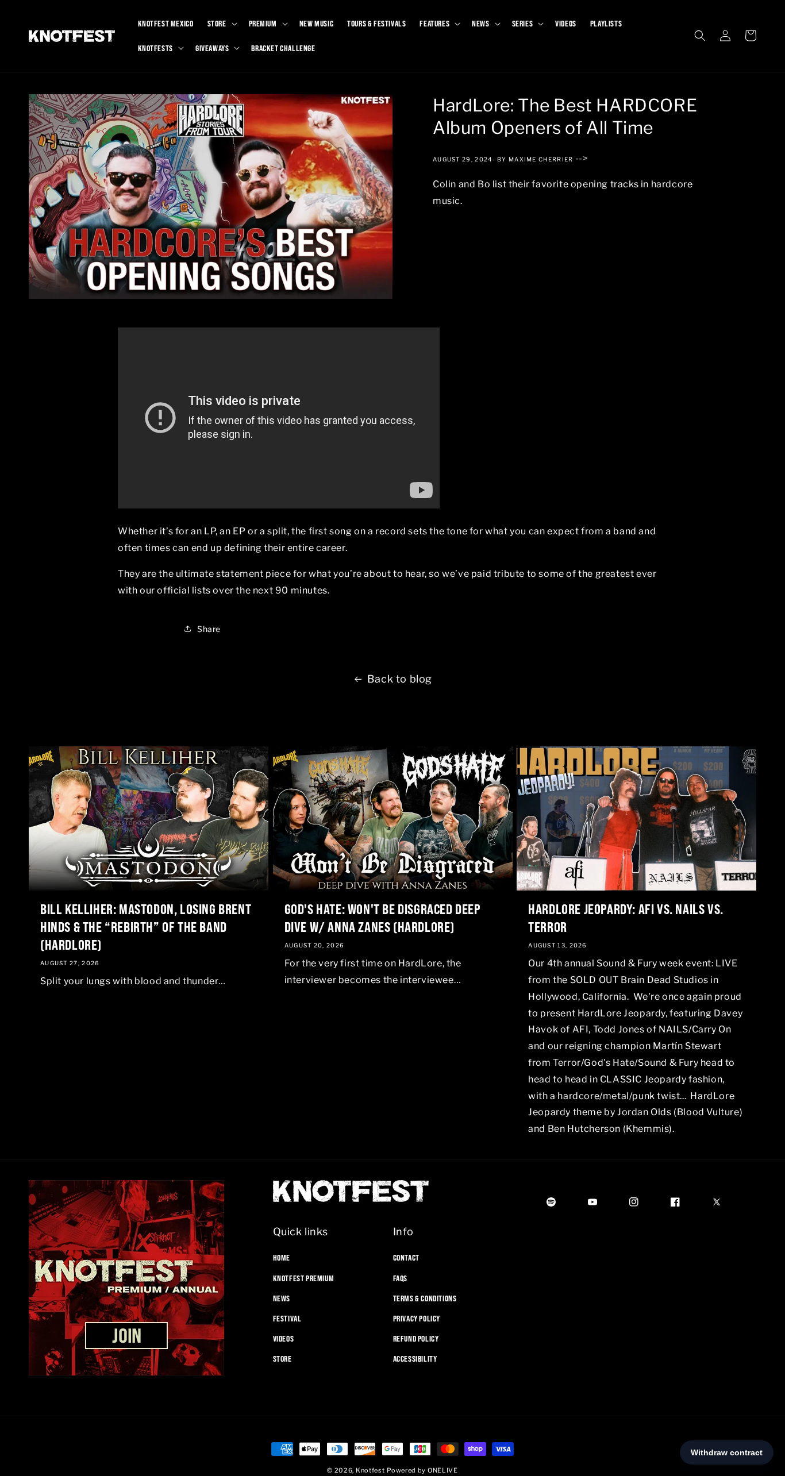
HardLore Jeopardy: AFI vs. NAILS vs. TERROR (626, 917)
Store (282, 1358)
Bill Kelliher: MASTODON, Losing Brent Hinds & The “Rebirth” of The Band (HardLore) (145, 926)
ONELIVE (443, 1470)
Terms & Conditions (425, 1297)
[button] (221, 23)
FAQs (400, 1277)
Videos (283, 1338)
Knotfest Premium (303, 1277)
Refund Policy (416, 1338)
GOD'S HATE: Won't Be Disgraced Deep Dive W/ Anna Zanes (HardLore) (382, 917)
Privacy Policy (416, 1318)
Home (281, 1257)
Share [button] (209, 629)
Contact (406, 1257)
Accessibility (415, 1358)
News (281, 1297)
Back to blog (399, 679)
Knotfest (370, 1470)
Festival (287, 1318)
